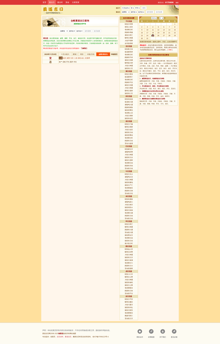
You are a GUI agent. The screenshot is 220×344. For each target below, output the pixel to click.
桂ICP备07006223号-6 (101, 337)
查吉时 (60, 2)
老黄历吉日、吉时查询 (154, 47)
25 (153, 35)
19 (158, 33)
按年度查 (150, 12)
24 (147, 35)
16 (142, 33)
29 (175, 35)
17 (147, 33)
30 (142, 38)
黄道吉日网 (46, 333)
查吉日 (52, 2)
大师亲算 (75, 2)
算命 (67, 2)
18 (153, 33)
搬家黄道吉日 (146, 99)
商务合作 (140, 337)
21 (169, 33)
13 (164, 30)
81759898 (169, 2)
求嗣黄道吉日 (146, 91)
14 (169, 30)
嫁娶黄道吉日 (146, 78)
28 (169, 35)
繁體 (177, 3)
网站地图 (73, 333)
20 (164, 33)
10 (147, 30)
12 (158, 30)
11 (153, 30)
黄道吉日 (149, 50)
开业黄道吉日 (146, 86)
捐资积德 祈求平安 (80, 24)
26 (158, 35)
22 (175, 33)
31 (147, 38)
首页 (44, 2)
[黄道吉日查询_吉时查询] (55, 10)
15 (175, 30)
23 (142, 35)
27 (164, 35)
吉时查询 (167, 45)
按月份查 (159, 12)
